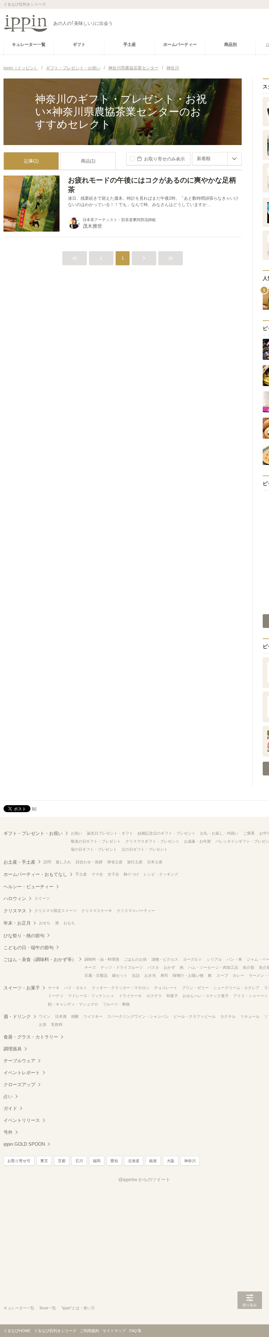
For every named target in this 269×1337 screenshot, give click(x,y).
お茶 (43, 1024)
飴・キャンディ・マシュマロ (73, 1004)
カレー (238, 975)
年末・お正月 (17, 923)
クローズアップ (19, 1084)
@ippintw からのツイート (144, 1179)
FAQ (133, 1331)
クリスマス (15, 910)
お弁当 (150, 975)
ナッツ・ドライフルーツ (122, 967)
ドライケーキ (130, 996)
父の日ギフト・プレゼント (145, 849)
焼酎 (75, 1016)
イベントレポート (22, 1072)
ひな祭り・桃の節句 (24, 935)
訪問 (47, 862)
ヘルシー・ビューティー (29, 886)
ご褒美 (249, 833)
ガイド (10, 1108)
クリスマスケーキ (96, 911)
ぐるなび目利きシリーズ (55, 1331)
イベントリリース (22, 1120)
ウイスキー (93, 1016)
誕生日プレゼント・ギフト (110, 833)
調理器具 (13, 1048)
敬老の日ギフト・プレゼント (96, 841)
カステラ (154, 996)
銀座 (153, 1161)
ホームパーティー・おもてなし (35, 874)
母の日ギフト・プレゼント (94, 849)
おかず (169, 967)
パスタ (153, 967)
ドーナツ (55, 996)
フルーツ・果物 (116, 1004)
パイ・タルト (75, 988)
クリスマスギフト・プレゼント (152, 841)
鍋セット (119, 975)
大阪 (170, 1161)
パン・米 (234, 959)
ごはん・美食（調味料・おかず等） (40, 959)
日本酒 (61, 1016)
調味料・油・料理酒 (101, 959)
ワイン (44, 1016)
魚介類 (248, 967)
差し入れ (63, 862)
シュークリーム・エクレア (236, 988)
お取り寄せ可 (18, 1161)
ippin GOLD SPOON (24, 1144)
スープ (222, 975)
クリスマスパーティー (136, 911)
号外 (8, 1132)
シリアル (214, 959)
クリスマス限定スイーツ (55, 911)
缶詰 (136, 975)
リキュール (250, 1016)
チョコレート (165, 988)
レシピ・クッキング (161, 874)
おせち (44, 923)
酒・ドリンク (17, 1016)
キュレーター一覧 (19, 1308)
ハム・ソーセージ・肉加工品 (213, 967)
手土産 (81, 874)
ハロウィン (15, 898)
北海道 (133, 1161)
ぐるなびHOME (17, 1331)
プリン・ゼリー (195, 988)
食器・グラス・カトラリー (31, 1037)
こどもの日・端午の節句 (29, 947)
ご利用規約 (89, 1331)
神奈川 (190, 1161)
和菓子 (172, 996)
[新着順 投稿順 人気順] (217, 158)
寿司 (164, 975)
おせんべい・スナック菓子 (205, 996)
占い (8, 1096)
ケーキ (54, 988)
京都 (61, 1161)
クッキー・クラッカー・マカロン (121, 988)
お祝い (76, 833)
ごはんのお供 (135, 959)
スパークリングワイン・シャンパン (138, 1016)
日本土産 (155, 862)
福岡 (97, 1161)
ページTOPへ (249, 1321)
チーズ (90, 967)
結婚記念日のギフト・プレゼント (166, 833)
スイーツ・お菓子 (22, 987)
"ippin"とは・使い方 (78, 1308)
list (34, 808)
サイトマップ (114, 1331)
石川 (79, 1161)
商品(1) (88, 161)
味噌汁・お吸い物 (188, 975)
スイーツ (42, 898)
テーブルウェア (19, 1060)
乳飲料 (57, 1024)
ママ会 (97, 874)
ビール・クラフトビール (194, 1016)
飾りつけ (131, 874)
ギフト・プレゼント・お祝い (33, 833)
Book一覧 (48, 1308)
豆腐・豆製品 (96, 975)
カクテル (228, 1016)
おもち (69, 923)
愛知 (114, 1161)
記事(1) (31, 161)
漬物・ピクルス (164, 959)
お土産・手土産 (19, 862)
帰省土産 (115, 862)
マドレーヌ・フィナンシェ (91, 996)
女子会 (113, 874)
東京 (44, 1161)
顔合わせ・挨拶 (89, 862)
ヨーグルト (192, 959)
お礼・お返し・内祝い (219, 833)
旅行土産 (135, 862)
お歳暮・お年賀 (197, 841)
